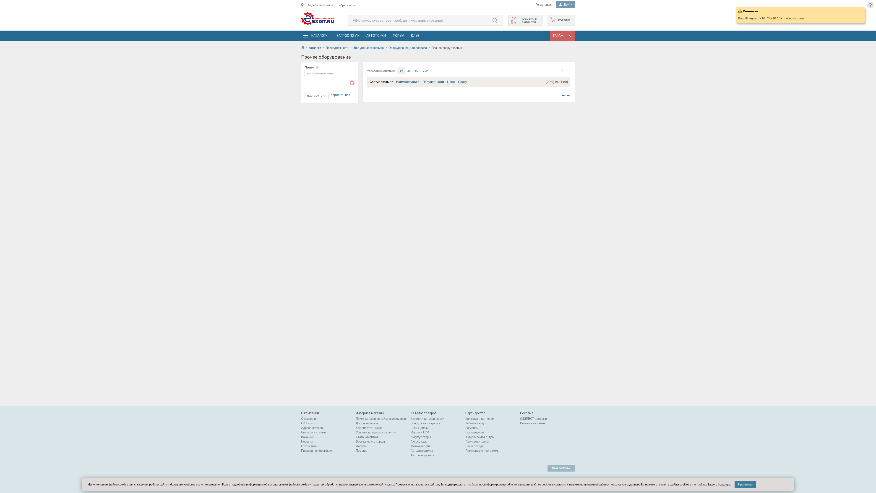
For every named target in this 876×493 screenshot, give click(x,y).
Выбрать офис (346, 5)
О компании (309, 418)
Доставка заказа (367, 423)
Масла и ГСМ (420, 432)
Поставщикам (474, 432)
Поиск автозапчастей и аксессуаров (381, 418)
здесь (390, 484)
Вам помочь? (561, 468)
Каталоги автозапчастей (427, 418)
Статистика (309, 446)
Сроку (462, 82)
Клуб (415, 35)
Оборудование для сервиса (407, 48)
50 (416, 70)
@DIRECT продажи (533, 418)
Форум (398, 35)
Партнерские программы (482, 450)
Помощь (361, 450)
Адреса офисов (312, 428)
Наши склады (474, 446)
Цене (451, 82)
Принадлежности (337, 48)
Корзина (564, 20)
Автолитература (422, 450)
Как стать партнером (479, 418)
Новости (307, 441)
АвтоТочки (376, 35)
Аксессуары (419, 441)
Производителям (477, 441)
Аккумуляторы (421, 437)
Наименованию (407, 82)
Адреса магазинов (320, 5)
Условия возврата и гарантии (376, 432)
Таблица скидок (476, 423)
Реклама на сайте (532, 423)
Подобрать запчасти (529, 20)
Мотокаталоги (420, 446)
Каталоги (319, 35)
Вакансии (307, 437)
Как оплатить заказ (369, 428)
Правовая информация (317, 450)
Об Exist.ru (308, 423)
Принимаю (745, 484)
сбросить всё (340, 95)
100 (425, 70)
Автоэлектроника (422, 455)
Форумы (361, 446)
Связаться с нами (313, 432)
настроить (314, 95)
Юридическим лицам (479, 437)
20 (409, 70)
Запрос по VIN (348, 35)
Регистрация (544, 4)
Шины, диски (419, 428)
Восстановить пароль (371, 441)
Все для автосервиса (369, 48)
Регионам (471, 428)
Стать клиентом (367, 437)
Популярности (433, 82)
